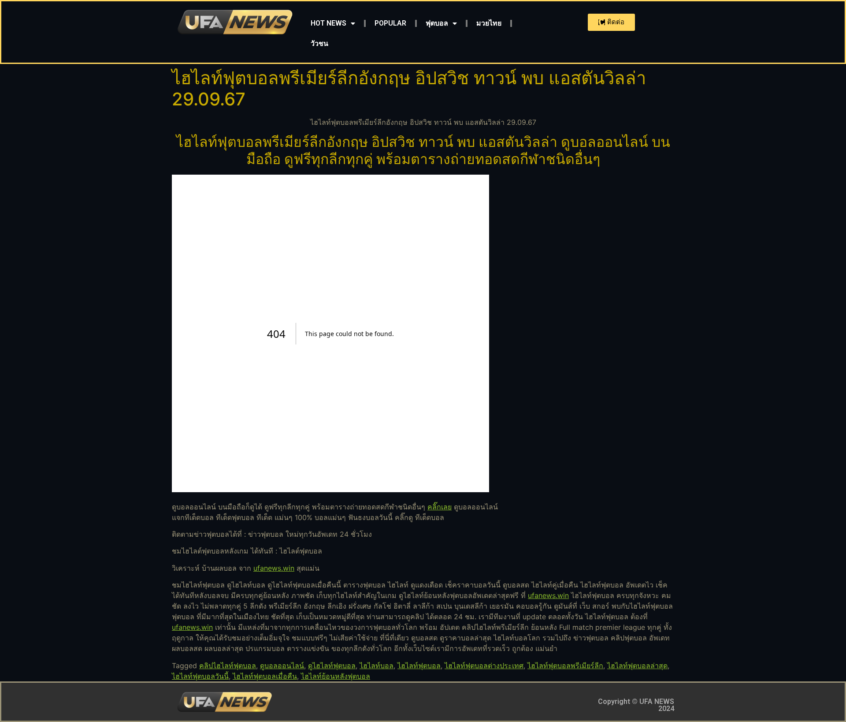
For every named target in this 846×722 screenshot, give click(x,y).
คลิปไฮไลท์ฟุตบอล (227, 665)
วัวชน (319, 43)
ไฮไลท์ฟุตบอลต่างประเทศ (484, 665)
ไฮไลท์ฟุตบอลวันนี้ (200, 676)
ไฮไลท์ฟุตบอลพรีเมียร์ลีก (565, 665)
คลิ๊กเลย (439, 506)
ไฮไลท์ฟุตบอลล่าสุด (637, 665)
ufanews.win (273, 568)
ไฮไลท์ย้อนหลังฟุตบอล (335, 676)
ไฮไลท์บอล (376, 665)
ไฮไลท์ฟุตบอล (419, 665)
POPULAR (390, 23)
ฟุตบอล (437, 23)
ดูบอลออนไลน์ (282, 665)
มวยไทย (488, 23)
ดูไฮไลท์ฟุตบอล (332, 665)
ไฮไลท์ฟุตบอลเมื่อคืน (265, 676)
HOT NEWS (328, 23)
